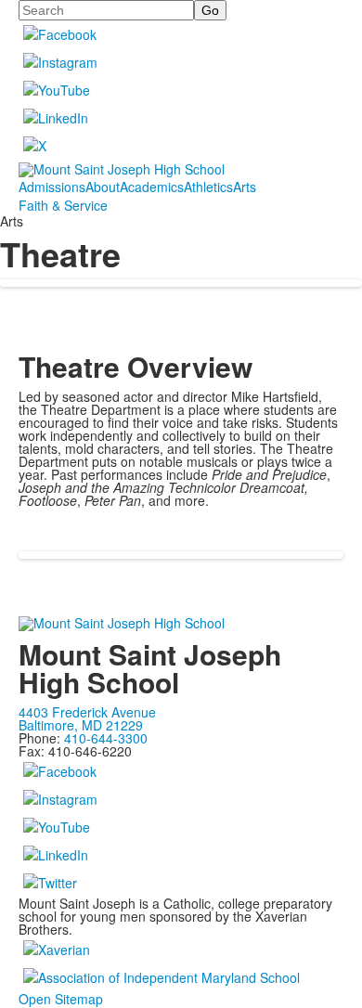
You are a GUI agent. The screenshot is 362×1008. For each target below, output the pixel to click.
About (102, 186)
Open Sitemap (61, 998)
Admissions (52, 186)
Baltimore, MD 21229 (81, 725)
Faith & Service (63, 205)
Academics (152, 186)
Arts (244, 186)
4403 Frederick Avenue (87, 712)
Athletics (208, 186)
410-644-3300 (106, 738)
